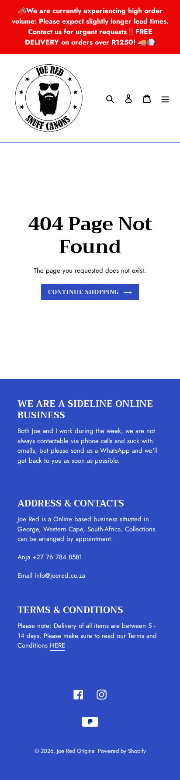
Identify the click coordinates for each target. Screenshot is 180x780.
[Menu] (165, 98)
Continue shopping (83, 292)
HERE (57, 645)
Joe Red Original (76, 751)
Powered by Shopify (122, 751)
